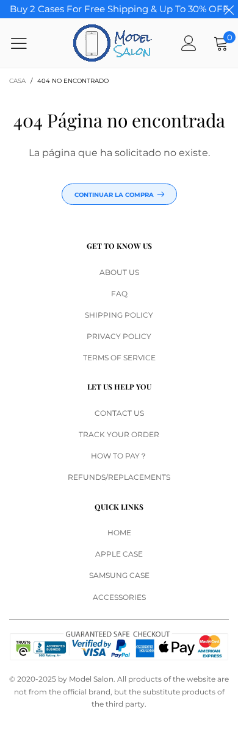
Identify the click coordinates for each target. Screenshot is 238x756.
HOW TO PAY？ (119, 455)
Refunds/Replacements (119, 477)
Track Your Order (119, 434)
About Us (119, 272)
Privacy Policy (119, 336)
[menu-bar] (26, 43)
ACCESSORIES (119, 597)
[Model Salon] (112, 43)
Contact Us (119, 413)
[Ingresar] (189, 43)
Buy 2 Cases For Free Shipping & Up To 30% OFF (119, 9)
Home (119, 532)
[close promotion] (229, 9)
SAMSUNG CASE (119, 575)
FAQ (119, 293)
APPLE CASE (119, 553)
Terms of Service (119, 357)
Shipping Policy (119, 314)
